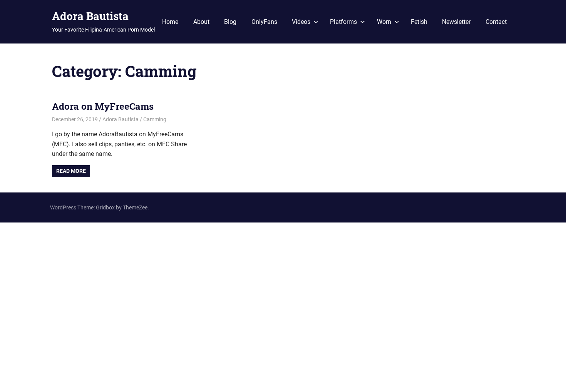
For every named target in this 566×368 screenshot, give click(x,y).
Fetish (419, 21)
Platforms (343, 21)
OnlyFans (264, 21)
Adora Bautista (90, 16)
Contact (496, 21)
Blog (230, 21)
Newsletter (456, 21)
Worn (384, 21)
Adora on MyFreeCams (103, 106)
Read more (71, 171)
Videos (301, 21)
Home (170, 21)
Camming (154, 119)
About (201, 21)
